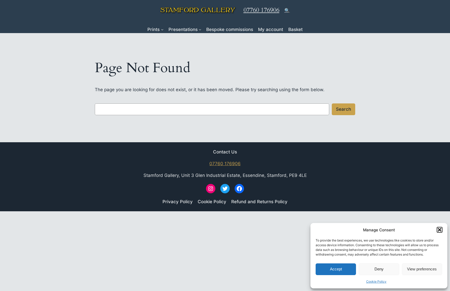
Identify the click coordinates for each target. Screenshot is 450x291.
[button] (439, 229)
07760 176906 (261, 10)
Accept (336, 269)
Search (343, 109)
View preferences (422, 269)
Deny (379, 269)
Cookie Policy (376, 281)
